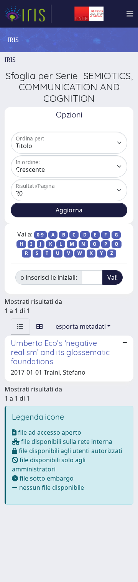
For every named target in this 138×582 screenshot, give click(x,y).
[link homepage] (28, 14)
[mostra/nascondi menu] (130, 14)
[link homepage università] (89, 14)
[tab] (20, 326)
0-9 (40, 234)
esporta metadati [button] (81, 326)
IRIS (10, 59)
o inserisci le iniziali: (48, 277)
